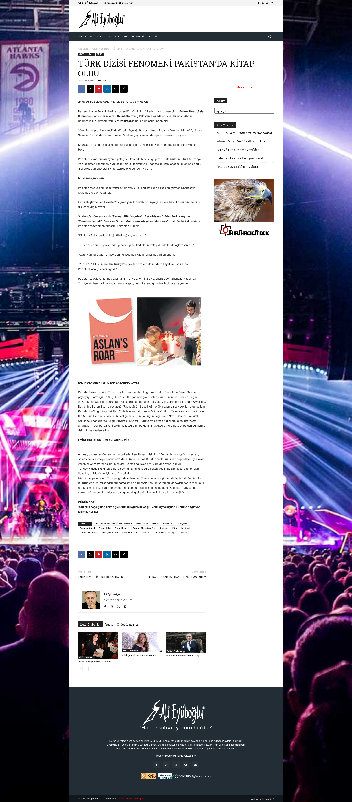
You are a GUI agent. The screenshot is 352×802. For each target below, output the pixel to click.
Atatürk (155, 523)
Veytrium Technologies (131, 798)
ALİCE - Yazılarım (100, 48)
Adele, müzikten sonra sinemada (139, 655)
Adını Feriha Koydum (104, 523)
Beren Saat (168, 523)
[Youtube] (272, 3)
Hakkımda (244, 87)
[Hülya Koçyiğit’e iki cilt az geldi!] (98, 645)
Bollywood (183, 523)
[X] (267, 3)
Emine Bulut (105, 528)
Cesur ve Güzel (87, 528)
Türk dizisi (158, 532)
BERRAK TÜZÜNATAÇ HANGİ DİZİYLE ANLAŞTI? (177, 577)
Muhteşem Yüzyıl (109, 532)
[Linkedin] (107, 89)
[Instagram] (263, 3)
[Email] (115, 89)
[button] (269, 36)
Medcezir (186, 528)
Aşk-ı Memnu (125, 523)
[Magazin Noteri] (195, 764)
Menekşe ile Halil (88, 532)
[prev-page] (80, 669)
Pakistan (145, 532)
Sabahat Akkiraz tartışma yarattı (241, 158)
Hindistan (163, 528)
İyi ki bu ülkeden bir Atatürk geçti (183, 655)
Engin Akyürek (122, 528)
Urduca (183, 532)
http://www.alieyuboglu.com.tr (118, 599)
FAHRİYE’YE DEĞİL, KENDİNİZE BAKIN (100, 577)
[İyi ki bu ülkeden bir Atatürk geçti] (186, 642)
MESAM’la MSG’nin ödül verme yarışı (244, 133)
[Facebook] (258, 3)
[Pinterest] (98, 89)
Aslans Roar (142, 523)
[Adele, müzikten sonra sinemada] (142, 642)
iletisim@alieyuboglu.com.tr (180, 755)
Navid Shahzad (129, 532)
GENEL (100, 54)
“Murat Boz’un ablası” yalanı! (238, 166)
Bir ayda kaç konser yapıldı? (238, 150)
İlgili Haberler (90, 624)
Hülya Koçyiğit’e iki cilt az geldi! (94, 661)
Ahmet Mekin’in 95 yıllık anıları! (241, 141)
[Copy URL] (124, 89)
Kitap (174, 528)
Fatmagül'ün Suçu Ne (144, 528)
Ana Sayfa (83, 48)
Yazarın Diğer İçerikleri (122, 624)
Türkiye (172, 532)
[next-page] (86, 669)
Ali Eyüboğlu (112, 594)
